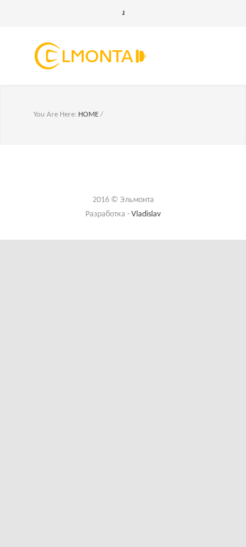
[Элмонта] (114, 55)
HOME (88, 114)
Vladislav (146, 214)
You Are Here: (54, 114)
